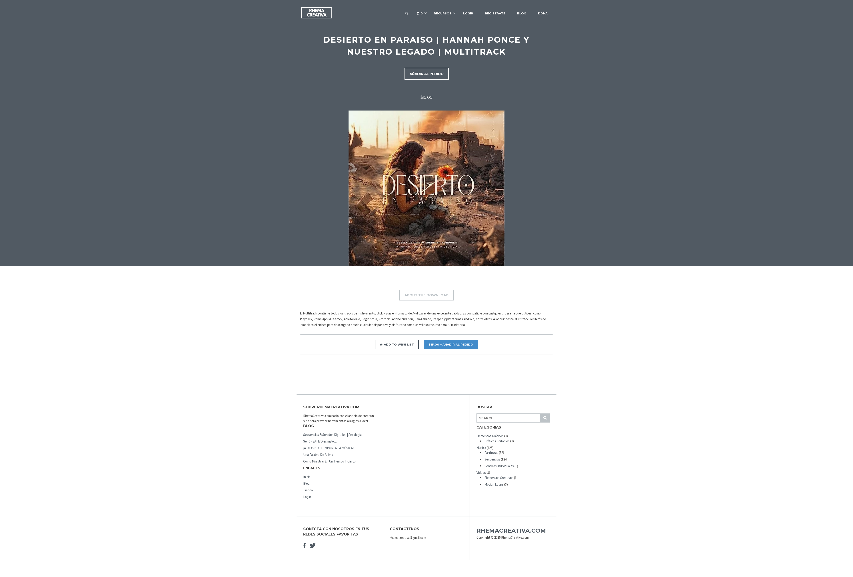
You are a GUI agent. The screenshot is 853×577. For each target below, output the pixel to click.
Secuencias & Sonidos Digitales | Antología (332, 435)
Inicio (307, 477)
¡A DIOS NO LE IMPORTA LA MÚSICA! (328, 448)
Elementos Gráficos (490, 436)
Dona (543, 13)
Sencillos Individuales (499, 466)
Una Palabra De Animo (318, 455)
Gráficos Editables (497, 441)
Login (468, 13)
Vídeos (481, 472)
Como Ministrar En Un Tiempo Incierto (329, 461)
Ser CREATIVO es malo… (320, 441)
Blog (521, 13)
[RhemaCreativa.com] (316, 13)
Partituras (491, 453)
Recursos (442, 13)
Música (481, 448)
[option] (426, 188)
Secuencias (492, 459)
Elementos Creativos (498, 478)
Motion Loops (494, 484)
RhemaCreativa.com (511, 530)
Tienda (308, 490)
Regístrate (495, 13)
